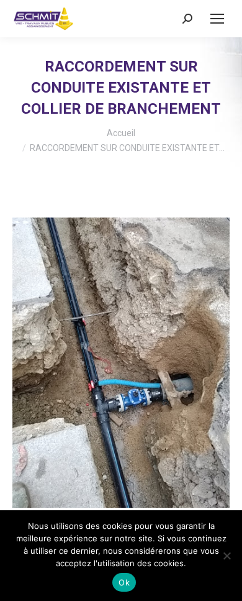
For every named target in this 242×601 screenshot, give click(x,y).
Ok (124, 582)
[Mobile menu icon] (217, 18)
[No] (226, 555)
